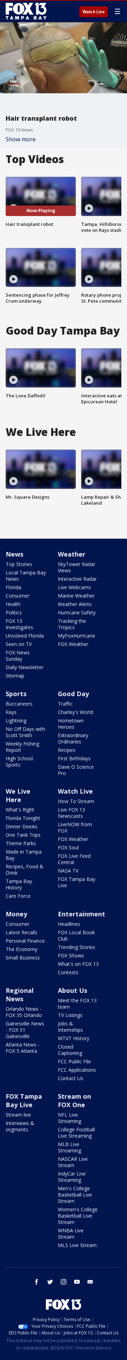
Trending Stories (76, 947)
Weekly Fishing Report (22, 746)
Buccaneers (19, 703)
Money (16, 914)
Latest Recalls (21, 932)
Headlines (69, 924)
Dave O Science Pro (76, 769)
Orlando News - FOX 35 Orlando (24, 1011)
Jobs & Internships (70, 1026)
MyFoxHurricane (76, 635)
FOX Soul (68, 847)
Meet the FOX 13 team (77, 1003)
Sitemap (15, 675)
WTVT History (73, 1038)
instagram (63, 1281)
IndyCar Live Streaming (72, 1176)
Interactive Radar (77, 578)
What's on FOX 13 (78, 964)
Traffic (65, 703)
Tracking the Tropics (72, 624)
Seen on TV (19, 644)
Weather (71, 554)
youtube (77, 1281)
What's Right (20, 809)
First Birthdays (74, 758)
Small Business (23, 957)
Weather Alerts (75, 604)
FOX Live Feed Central (74, 859)
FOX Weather (73, 644)
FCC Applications (77, 1069)
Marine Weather (76, 595)
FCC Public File (74, 1061)
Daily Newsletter (24, 667)
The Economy (21, 949)
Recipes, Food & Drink (24, 869)
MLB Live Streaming (69, 1147)
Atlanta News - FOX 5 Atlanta (23, 1047)
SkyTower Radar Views (76, 567)
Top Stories (19, 564)
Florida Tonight (23, 818)
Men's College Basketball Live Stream (75, 1194)
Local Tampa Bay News (26, 575)
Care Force (18, 896)
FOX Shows (71, 955)
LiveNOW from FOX (75, 827)
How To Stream (76, 801)
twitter (50, 1281)
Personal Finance (25, 940)
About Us (72, 990)
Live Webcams (74, 587)
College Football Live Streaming (76, 1132)
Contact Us (70, 1078)
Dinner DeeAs (21, 826)
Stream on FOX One (74, 1100)
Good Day (73, 693)
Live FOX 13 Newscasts (71, 812)
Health (13, 604)
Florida (13, 587)
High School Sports (19, 761)
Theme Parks (21, 843)
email (90, 1281)
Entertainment (81, 914)
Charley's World (75, 712)
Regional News (20, 994)
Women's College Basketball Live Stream (78, 1215)
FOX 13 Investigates (19, 624)
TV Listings (70, 1015)
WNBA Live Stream (71, 1233)
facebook (36, 1281)
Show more (21, 139)
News (14, 554)
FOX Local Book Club (76, 935)
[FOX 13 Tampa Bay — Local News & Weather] (26, 11)
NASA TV (68, 870)
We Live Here (18, 795)
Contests (68, 972)
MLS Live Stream (77, 1245)
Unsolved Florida (25, 635)
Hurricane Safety (77, 612)
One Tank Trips (23, 835)
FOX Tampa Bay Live (76, 882)
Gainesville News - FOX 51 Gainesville (25, 1029)
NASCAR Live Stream (73, 1162)
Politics (14, 612)
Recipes (66, 750)
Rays (11, 712)
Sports (16, 693)
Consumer (17, 595)
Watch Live (94, 11)
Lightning (16, 720)
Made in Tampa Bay (24, 854)
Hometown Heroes (71, 723)
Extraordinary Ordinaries (73, 738)
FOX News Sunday (18, 655)
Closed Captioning (70, 1049)
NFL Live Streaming (69, 1117)
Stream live (18, 1114)
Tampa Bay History (19, 884)
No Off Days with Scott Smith (25, 732)
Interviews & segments (20, 1126)
